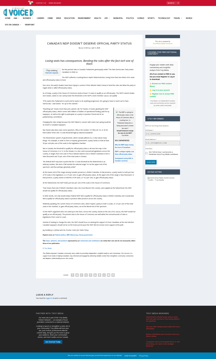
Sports (151, 18)
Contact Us (41, 3)
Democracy (74, 235)
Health (97, 18)
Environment (84, 18)
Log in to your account (161, 90)
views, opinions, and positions (56, 241)
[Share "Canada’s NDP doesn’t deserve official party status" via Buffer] (99, 275)
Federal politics (60, 235)
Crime (50, 18)
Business (27, 18)
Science (140, 18)
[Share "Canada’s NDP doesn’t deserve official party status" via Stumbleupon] (104, 275)
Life (106, 18)
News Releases (55, 3)
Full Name (149, 130)
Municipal (118, 18)
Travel (177, 18)
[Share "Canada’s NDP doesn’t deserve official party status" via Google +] (81, 275)
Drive (58, 18)
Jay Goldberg (85, 48)
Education (69, 18)
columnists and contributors (90, 241)
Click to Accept (130, 356)
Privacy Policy (143, 356)
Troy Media (48, 248)
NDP (68, 235)
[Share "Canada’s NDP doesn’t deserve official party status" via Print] (113, 275)
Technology (164, 18)
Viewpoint (30, 25)
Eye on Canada (12, 25)
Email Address (151, 139)
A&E (15, 18)
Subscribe (151, 162)
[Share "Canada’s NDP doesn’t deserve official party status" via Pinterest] (90, 275)
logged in (49, 298)
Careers (40, 18)
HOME (7, 18)
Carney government (85, 235)
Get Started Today (53, 342)
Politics (130, 18)
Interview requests (51, 73)
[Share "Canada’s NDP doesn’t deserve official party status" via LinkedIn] (95, 275)
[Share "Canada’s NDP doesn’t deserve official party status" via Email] (108, 275)
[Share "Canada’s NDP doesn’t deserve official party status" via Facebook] (72, 275)
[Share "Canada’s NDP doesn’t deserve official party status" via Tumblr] (86, 275)
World (189, 18)
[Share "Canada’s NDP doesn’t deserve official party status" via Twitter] (77, 275)
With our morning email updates (157, 126)
